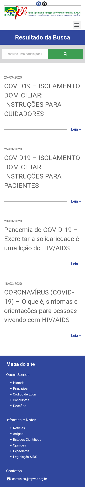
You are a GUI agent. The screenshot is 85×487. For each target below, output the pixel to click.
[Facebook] (38, 3)
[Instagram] (44, 3)
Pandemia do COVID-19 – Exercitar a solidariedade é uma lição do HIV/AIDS (41, 239)
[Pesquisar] (65, 54)
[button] (77, 25)
